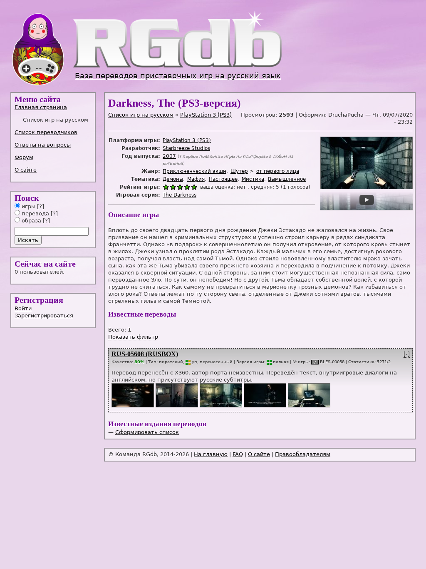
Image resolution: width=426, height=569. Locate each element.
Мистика (253, 179)
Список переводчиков (46, 132)
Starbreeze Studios (186, 148)
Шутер (239, 171)
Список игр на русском (140, 115)
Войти (23, 308)
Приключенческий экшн (194, 171)
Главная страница (41, 107)
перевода (34, 213)
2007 (169, 156)
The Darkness (179, 195)
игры (27, 206)
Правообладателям (302, 454)
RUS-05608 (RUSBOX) (144, 353)
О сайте (26, 170)
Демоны (173, 179)
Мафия (196, 179)
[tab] (54, 107)
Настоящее (223, 179)
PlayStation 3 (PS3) (206, 115)
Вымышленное (287, 179)
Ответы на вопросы (43, 145)
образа (30, 220)
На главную (211, 454)
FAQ (238, 454)
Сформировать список (147, 432)
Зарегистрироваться (44, 315)
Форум (24, 157)
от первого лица (277, 171)
